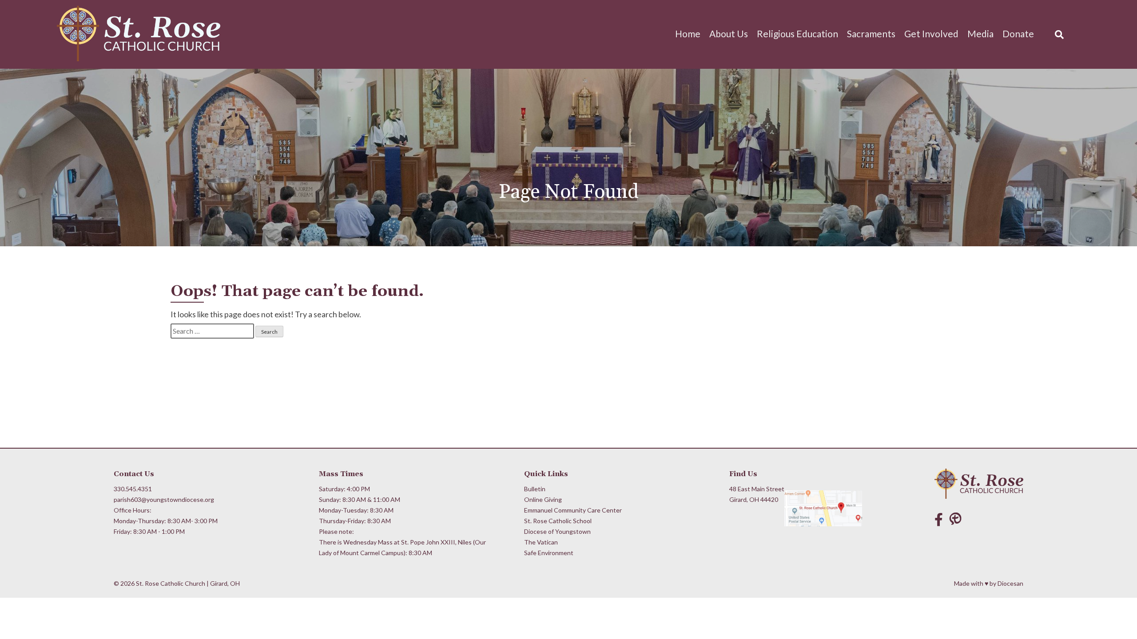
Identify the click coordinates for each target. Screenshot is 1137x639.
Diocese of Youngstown (557, 531)
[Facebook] (938, 519)
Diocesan (1010, 583)
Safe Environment (548, 552)
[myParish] (957, 519)
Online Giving (543, 499)
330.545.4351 (133, 489)
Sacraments (871, 33)
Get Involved (931, 33)
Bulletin (534, 489)
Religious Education (797, 33)
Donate (1018, 33)
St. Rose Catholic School (558, 521)
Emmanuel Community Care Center (573, 510)
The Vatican (541, 542)
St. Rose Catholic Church (170, 583)
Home (687, 33)
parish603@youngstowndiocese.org (164, 499)
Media (980, 33)
